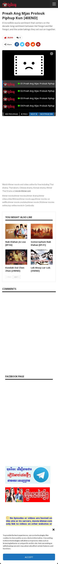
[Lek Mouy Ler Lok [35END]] (42, 257)
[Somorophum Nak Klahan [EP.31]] (42, 231)
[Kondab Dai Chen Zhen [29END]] (16, 257)
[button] (53, 529)
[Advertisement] (29, 148)
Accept (29, 557)
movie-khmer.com (23, 191)
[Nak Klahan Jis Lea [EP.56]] (16, 231)
